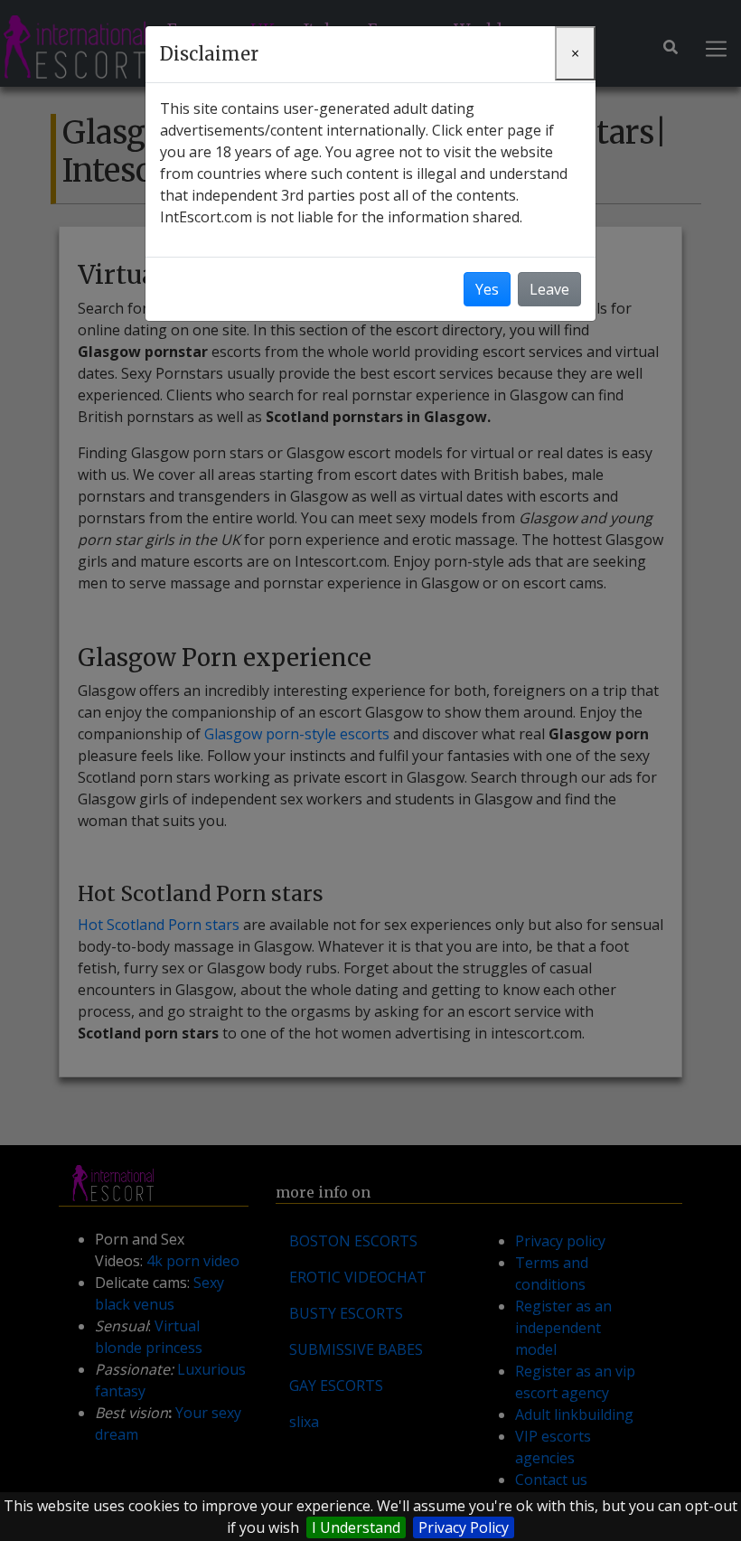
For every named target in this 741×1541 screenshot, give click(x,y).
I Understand (356, 1527)
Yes (487, 289)
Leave (549, 289)
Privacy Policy (463, 1527)
